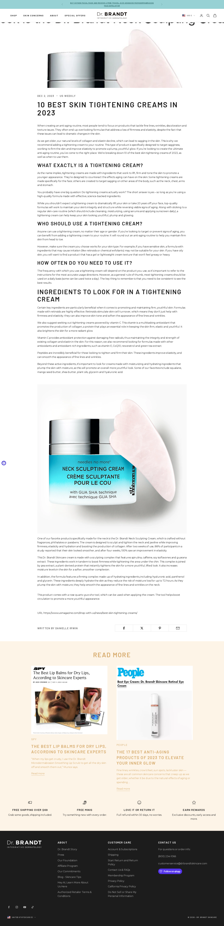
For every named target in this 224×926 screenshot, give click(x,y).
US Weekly (68, 95)
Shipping (113, 854)
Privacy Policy (116, 881)
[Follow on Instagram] (16, 907)
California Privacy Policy (122, 886)
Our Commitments (69, 871)
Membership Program (121, 875)
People (122, 744)
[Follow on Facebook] (8, 907)
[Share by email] (178, 628)
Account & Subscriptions (122, 849)
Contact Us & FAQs (119, 869)
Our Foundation (67, 860)
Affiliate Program (68, 865)
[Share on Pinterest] (160, 628)
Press (61, 854)
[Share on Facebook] (124, 628)
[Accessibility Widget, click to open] (4, 463)
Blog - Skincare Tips (69, 877)
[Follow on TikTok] (32, 907)
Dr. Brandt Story (67, 849)
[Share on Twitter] (142, 628)
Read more (38, 773)
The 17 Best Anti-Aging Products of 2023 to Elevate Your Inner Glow (150, 757)
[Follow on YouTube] (24, 907)
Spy (34, 739)
